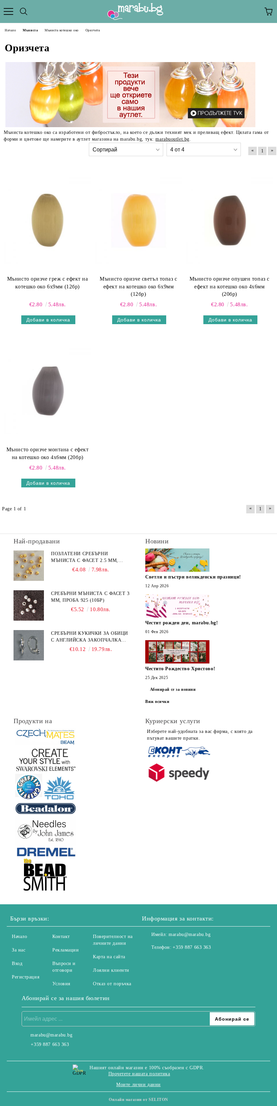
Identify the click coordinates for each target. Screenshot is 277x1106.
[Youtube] (180, 961)
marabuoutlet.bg (172, 139)
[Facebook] (150, 961)
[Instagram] (165, 961)
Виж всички (157, 701)
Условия (61, 983)
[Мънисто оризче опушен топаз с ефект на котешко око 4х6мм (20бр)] (229, 220)
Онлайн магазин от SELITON (138, 1099)
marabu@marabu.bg (189, 934)
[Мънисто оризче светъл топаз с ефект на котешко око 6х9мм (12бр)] (138, 220)
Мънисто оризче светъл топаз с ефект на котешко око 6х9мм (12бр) (138, 286)
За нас (18, 950)
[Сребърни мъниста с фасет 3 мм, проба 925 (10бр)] (29, 605)
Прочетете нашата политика (139, 1073)
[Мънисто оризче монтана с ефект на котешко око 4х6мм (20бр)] (47, 391)
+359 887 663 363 (192, 947)
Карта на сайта (109, 956)
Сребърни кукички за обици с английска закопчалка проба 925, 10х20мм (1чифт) (89, 637)
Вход (17, 963)
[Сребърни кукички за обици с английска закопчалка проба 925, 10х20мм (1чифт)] (29, 645)
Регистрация (25, 977)
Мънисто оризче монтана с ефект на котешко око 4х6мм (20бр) (47, 453)
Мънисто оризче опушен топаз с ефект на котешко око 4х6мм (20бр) (230, 286)
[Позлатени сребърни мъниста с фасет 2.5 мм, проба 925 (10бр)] (29, 565)
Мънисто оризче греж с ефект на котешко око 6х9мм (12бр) (47, 282)
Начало (19, 936)
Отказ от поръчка (112, 983)
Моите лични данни (138, 1084)
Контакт (61, 936)
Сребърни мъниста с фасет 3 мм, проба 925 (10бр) (90, 597)
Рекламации (65, 950)
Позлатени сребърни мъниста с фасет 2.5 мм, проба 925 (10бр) (84, 557)
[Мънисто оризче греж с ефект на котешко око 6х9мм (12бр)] (47, 220)
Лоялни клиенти (111, 970)
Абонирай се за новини (173, 689)
